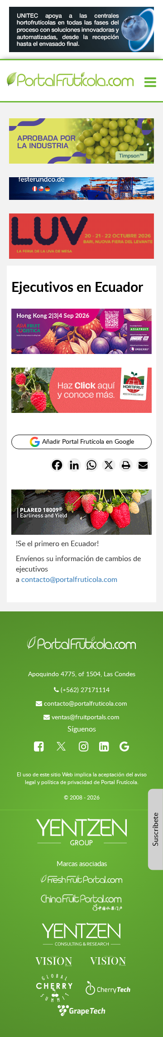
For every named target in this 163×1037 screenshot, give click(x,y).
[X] (108, 466)
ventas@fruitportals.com (86, 716)
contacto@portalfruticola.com (69, 579)
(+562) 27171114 (85, 689)
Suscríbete (155, 829)
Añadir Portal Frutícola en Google (87, 441)
